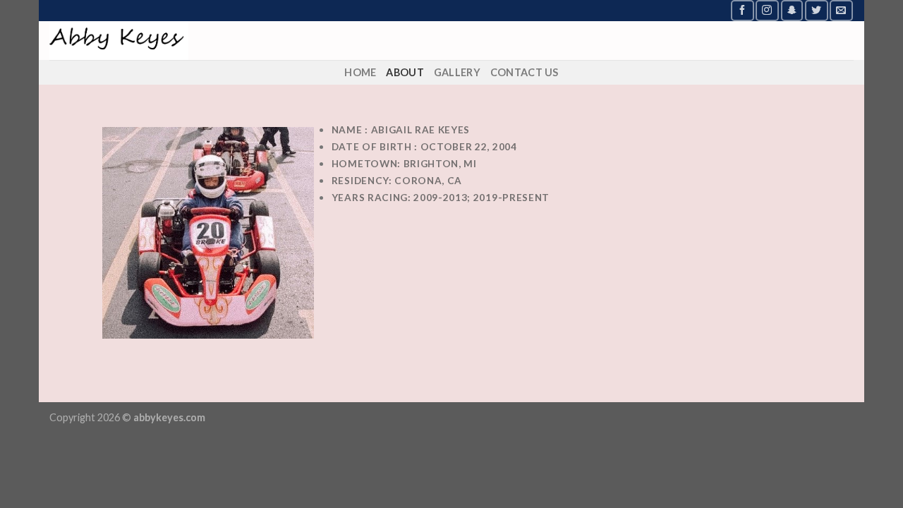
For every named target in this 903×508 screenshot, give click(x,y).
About (404, 72)
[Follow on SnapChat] (792, 10)
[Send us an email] (841, 10)
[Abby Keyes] (208, 40)
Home (360, 72)
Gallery (457, 72)
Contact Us (524, 72)
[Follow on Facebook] (742, 10)
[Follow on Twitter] (816, 10)
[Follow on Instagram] (767, 10)
